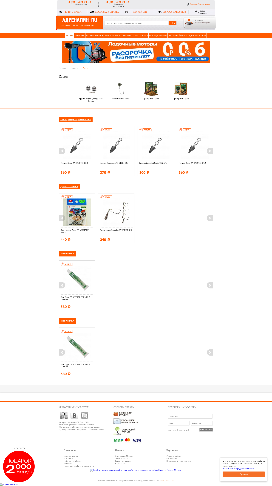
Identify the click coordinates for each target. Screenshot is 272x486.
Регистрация (202, 13)
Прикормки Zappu (151, 98)
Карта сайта (120, 463)
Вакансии (68, 458)
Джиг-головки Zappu (121, 98)
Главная (62, 68)
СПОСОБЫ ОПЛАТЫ (123, 407)
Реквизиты (171, 458)
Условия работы (173, 456)
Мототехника (112, 35)
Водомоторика (94, 35)
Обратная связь (122, 458)
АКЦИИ (69, 35)
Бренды (74, 68)
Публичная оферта (72, 461)
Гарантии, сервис (123, 461)
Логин (202, 11)
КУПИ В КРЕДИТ (74, 12)
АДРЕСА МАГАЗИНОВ (174, 12)
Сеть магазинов (71, 456)
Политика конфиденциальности (79, 466)
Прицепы (126, 35)
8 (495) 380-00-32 (117, 1)
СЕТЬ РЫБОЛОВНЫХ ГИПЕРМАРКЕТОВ (78, 25)
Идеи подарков (197, 35)
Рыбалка (80, 35)
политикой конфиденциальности (238, 468)
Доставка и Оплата (124, 456)
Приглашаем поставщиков (178, 461)
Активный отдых (177, 35)
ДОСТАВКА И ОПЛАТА (107, 12)
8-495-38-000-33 (167, 480)
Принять (244, 474)
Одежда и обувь (158, 35)
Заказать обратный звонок (200, 4)
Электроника (140, 35)
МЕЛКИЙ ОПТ (140, 12)
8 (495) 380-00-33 (79, 1)
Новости (68, 463)
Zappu (85, 68)
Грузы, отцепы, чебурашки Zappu (91, 99)
